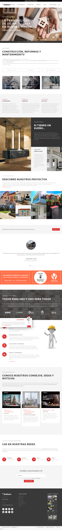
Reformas (30, 413)
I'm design (14, 527)
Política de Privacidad (36, 478)
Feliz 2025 (45, 411)
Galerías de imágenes (41, 459)
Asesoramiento (31, 411)
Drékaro (6, 411)
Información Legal (40, 527)
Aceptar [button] (29, 326)
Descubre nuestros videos (55, 460)
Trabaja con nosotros (22, 503)
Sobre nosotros (21, 496)
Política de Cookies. (8, 325)
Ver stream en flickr (52, 520)
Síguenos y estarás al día (25, 460)
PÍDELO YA (56, 229)
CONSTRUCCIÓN (11, 70)
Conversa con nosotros (11, 459)
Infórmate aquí (41, 41)
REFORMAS (31, 70)
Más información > (27, 88)
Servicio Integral (21, 501)
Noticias (9, 411)
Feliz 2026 (6, 413)
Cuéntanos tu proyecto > (38, 142)
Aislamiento (26, 411)
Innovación (26, 413)
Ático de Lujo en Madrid (29, 414)
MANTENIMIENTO (50, 70)
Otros (12, 411)
